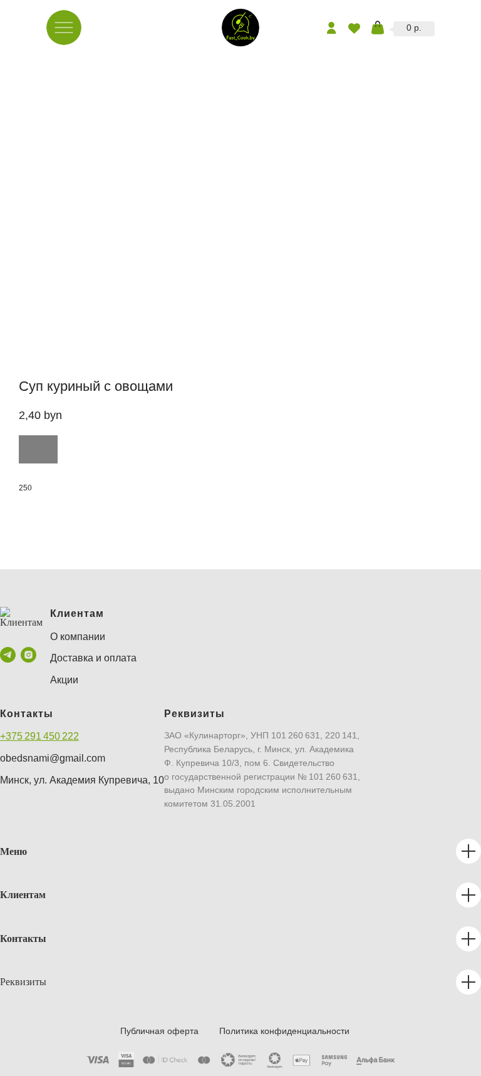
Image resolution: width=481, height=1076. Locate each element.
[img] (240, 27)
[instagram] (28, 655)
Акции (64, 680)
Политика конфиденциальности (284, 1031)
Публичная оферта (159, 1031)
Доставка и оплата (93, 658)
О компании (77, 636)
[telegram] (8, 655)
